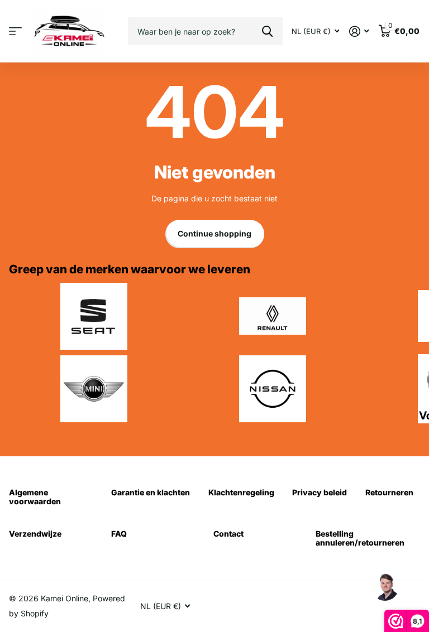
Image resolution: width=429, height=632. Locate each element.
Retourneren (389, 492)
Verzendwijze (35, 533)
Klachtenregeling (241, 492)
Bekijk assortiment (15, 31)
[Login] (359, 31)
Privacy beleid (319, 492)
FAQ (119, 533)
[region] (384, 587)
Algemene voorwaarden (35, 497)
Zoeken (267, 31)
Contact (228, 533)
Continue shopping (214, 233)
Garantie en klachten (150, 492)
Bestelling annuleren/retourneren (360, 538)
